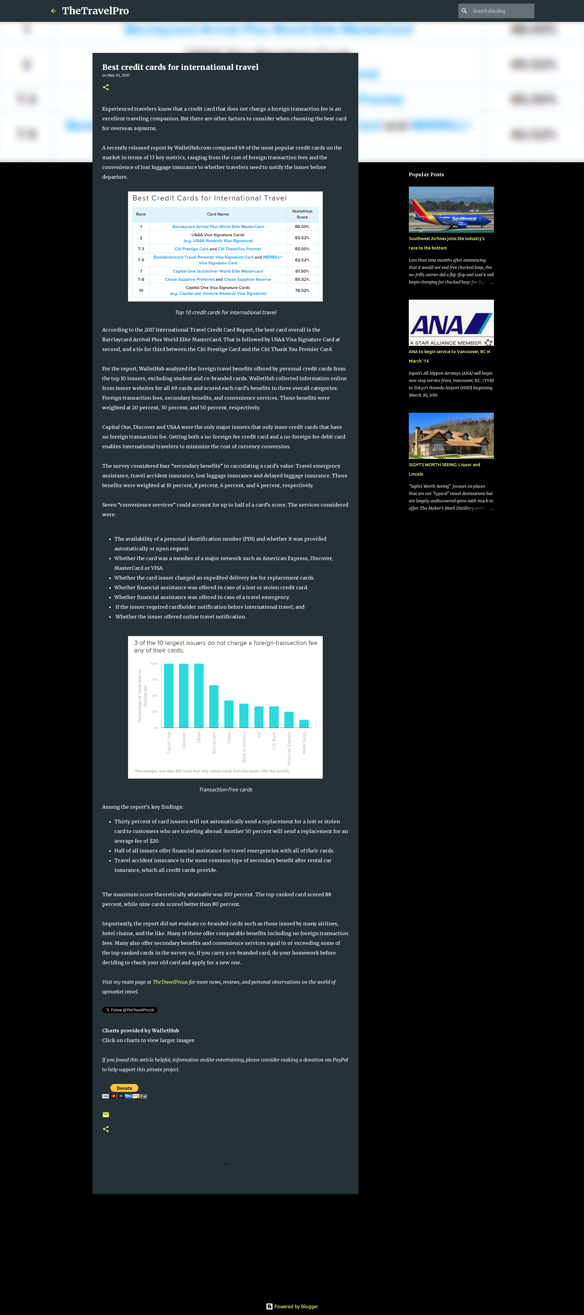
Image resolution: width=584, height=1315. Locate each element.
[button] (105, 88)
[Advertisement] (225, 1245)
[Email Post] (105, 1117)
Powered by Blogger (295, 1306)
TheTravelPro (95, 11)
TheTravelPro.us (170, 982)
